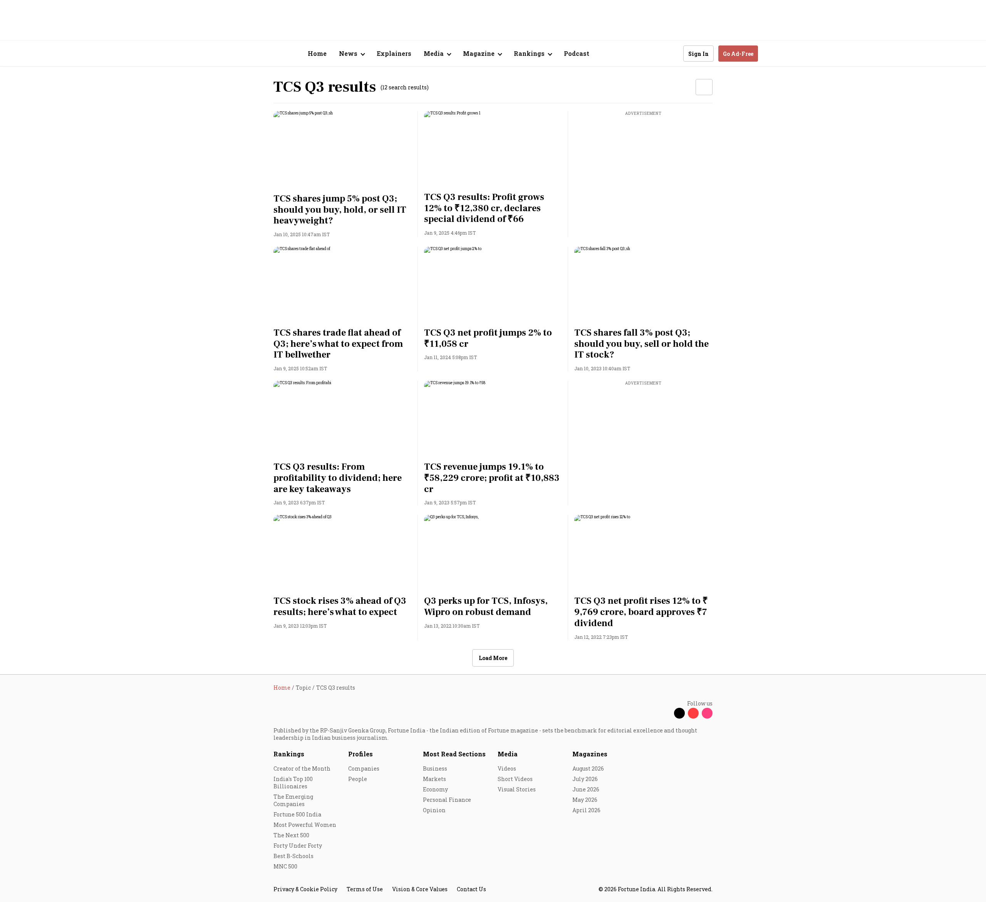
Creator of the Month (301, 768)
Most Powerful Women (304, 824)
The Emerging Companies (293, 800)
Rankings (288, 754)
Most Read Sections (454, 754)
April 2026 (586, 810)
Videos (507, 768)
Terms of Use (365, 889)
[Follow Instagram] (707, 713)
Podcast (576, 53)
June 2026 (585, 789)
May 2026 (584, 799)
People (357, 779)
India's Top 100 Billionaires (293, 782)
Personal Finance (447, 799)
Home (317, 53)
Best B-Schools (293, 856)
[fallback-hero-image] (342, 150)
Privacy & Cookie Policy (305, 889)
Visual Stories (517, 789)
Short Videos (515, 779)
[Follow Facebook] (665, 713)
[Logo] (269, 53)
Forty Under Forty (297, 845)
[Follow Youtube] (693, 713)
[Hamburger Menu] (232, 53)
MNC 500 (285, 866)
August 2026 (588, 768)
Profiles (360, 754)
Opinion (434, 810)
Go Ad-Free (738, 53)
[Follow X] (679, 713)
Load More (493, 658)
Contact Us (471, 889)
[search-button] (672, 53)
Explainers (394, 53)
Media (508, 754)
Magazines (589, 754)
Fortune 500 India (297, 814)
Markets (434, 779)
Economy (435, 789)
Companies (363, 768)
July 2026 (585, 779)
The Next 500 (291, 835)
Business (435, 768)
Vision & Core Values (420, 889)
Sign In (698, 53)
